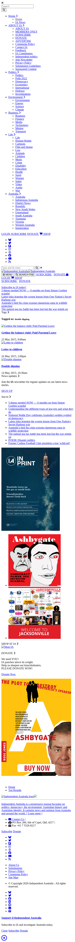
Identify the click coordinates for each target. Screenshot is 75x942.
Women (19, 178)
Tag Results (14, 790)
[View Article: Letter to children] (12, 342)
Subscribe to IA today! (13, 287)
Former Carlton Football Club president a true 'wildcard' (39, 443)
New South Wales (25, 209)
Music (18, 159)
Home (12, 16)
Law (17, 150)
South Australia (23, 215)
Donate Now (8, 674)
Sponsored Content (25, 69)
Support (21, 917)
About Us (13, 865)
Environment (15, 97)
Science (19, 106)
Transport (20, 131)
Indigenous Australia (26, 200)
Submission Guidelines (28, 65)
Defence (20, 90)
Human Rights (23, 140)
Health (19, 171)
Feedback (20, 50)
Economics (21, 84)
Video (18, 184)
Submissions (15, 868)
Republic (20, 206)
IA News (20, 22)
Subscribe (6, 831)
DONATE (21, 37)
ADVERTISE (23, 40)
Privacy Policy (23, 62)
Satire (18, 181)
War (17, 190)
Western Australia (25, 224)
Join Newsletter (23, 59)
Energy (19, 103)
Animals (20, 153)
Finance (19, 118)
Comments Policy (25, 44)
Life (11, 134)
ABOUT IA (15, 25)
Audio (18, 187)
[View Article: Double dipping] (11, 359)
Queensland (21, 212)
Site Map (13, 877)
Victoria (19, 221)
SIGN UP (6, 390)
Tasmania (20, 218)
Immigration (22, 228)
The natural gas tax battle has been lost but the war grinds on (34, 309)
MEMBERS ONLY (26, 31)
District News (23, 203)
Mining (19, 128)
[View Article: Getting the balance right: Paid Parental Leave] (28, 325)
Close (4, 930)
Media (18, 122)
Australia (13, 193)
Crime (18, 162)
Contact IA (21, 47)
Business (13, 112)
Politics (12, 72)
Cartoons (20, 143)
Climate (19, 109)
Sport (18, 175)
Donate (17, 831)
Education (21, 168)
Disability (20, 165)
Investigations (23, 94)
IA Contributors (24, 53)
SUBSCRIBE (23, 34)
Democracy (21, 81)
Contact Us (17, 819)
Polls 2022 (21, 78)
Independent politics (26, 56)
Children (20, 156)
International (22, 87)
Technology (21, 125)
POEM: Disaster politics (21, 440)
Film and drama (24, 147)
